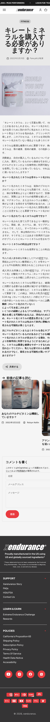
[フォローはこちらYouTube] (8, 674)
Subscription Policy (13, 645)
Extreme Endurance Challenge (19, 614)
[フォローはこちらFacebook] (30, 674)
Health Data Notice (13, 657)
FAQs (5, 588)
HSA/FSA (8, 592)
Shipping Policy (11, 640)
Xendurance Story (12, 584)
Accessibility (9, 662)
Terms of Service (12, 653)
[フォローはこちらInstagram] (19, 674)
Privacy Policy (10, 649)
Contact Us (9, 597)
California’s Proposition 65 (17, 636)
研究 (41, 258)
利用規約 (21, 471)
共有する (13, 366)
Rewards (7, 618)
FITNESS (25, 21)
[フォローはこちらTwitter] (41, 674)
